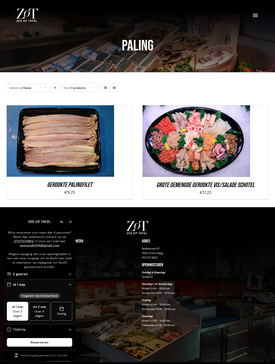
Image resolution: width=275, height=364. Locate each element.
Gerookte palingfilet (69, 185)
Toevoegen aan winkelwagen (50, 142)
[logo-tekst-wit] (27, 10)
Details (88, 142)
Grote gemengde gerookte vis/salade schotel (205, 185)
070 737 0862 (149, 257)
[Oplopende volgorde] (55, 87)
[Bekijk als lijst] (114, 88)
